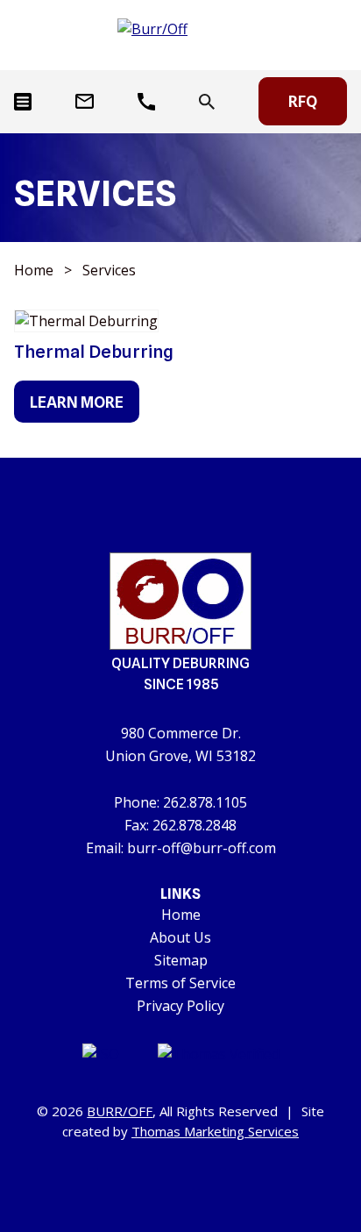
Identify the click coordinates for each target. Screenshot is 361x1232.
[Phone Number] (146, 101)
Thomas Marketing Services (215, 1131)
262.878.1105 (205, 802)
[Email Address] (84, 101)
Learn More (77, 402)
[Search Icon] (207, 102)
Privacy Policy (180, 1005)
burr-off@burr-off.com (201, 848)
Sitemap (181, 960)
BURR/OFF (119, 1111)
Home (33, 270)
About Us (180, 937)
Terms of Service (180, 983)
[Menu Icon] (23, 101)
